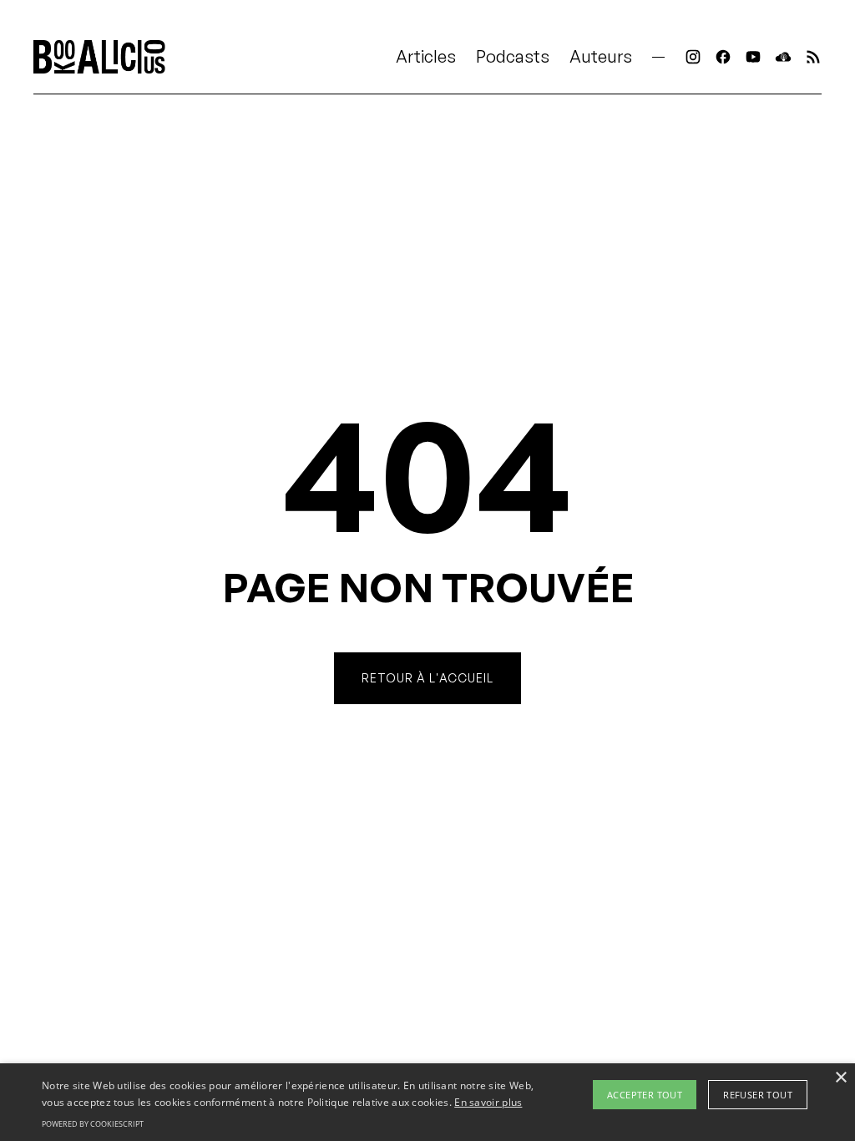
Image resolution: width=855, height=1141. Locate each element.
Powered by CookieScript (93, 1123)
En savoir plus (488, 1102)
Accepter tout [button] (644, 1094)
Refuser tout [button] (757, 1094)
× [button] (840, 1078)
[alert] (427, 1102)
